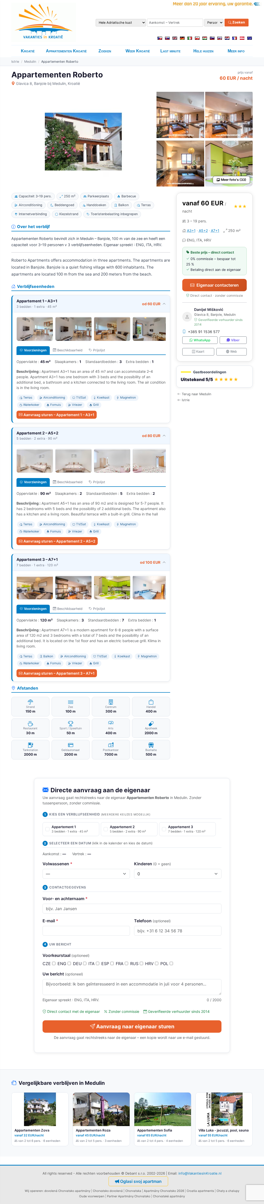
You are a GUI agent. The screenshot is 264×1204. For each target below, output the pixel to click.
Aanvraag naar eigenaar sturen (135, 1026)
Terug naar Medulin (196, 394)
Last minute (170, 51)
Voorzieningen (35, 350)
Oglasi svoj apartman (141, 1181)
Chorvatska (133, 1191)
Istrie (15, 61)
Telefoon (152, 920)
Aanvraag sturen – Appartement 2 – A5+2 (59, 541)
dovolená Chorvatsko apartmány (67, 1191)
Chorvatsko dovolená (108, 1191)
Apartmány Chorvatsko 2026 (164, 1191)
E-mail (50, 920)
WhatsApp (202, 340)
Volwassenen (57, 863)
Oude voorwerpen (91, 1196)
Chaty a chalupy (228, 1191)
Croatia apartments (200, 1191)
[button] (214, 376)
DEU (78, 963)
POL (165, 963)
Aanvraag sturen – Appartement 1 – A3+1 (58, 415)
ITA (92, 963)
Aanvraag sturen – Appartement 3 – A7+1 (59, 673)
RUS (135, 963)
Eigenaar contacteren (217, 285)
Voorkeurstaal (66, 955)
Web (233, 351)
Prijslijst (99, 350)
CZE (47, 963)
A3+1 (191, 230)
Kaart (200, 351)
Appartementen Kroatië (66, 51)
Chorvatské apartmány (169, 1196)
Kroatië (28, 51)
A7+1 (215, 230)
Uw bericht (63, 973)
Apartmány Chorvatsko (134, 1196)
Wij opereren (34, 1191)
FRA (120, 963)
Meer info (236, 51)
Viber (235, 340)
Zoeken (238, 22)
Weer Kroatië (138, 51)
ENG (62, 963)
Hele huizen (203, 51)
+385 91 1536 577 (204, 331)
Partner (112, 1196)
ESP (105, 963)
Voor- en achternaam (65, 898)
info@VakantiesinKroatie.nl (199, 1173)
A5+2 (203, 230)
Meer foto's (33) (233, 180)
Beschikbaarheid (69, 350)
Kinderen (152, 863)
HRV (150, 963)
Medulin (30, 61)
